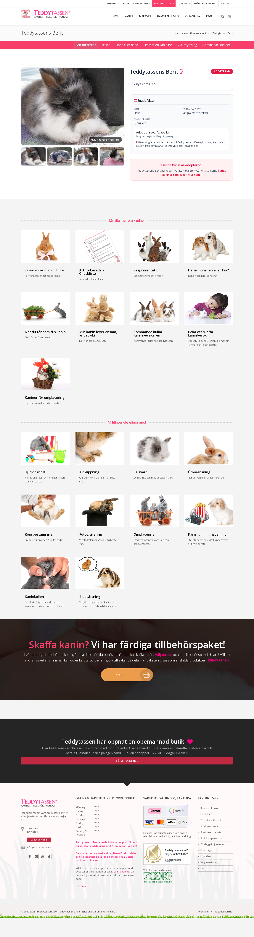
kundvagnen (218, 660)
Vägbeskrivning (209, 862)
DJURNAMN (184, 3)
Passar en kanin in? (158, 45)
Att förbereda (86, 45)
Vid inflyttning (187, 45)
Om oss (204, 868)
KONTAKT (226, 3)
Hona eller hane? (127, 45)
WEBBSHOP (113, 3)
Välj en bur (163, 654)
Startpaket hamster (211, 832)
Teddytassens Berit (223, 33)
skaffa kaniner (122, 871)
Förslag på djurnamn (212, 844)
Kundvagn (206, 850)
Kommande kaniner (216, 45)
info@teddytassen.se (39, 847)
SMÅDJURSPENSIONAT (205, 3)
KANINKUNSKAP (141, 3)
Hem (175, 33)
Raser (106, 45)
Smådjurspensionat (211, 838)
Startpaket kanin (209, 826)
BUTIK (126, 3)
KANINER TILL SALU (164, 3)
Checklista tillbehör (211, 820)
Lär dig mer (206, 814)
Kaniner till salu (209, 808)
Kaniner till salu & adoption (195, 33)
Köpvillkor (206, 856)
